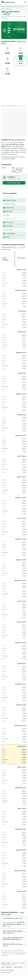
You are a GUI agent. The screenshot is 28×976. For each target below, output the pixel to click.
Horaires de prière (17, 967)
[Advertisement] (14, 90)
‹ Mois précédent (5, 259)
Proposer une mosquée (7, 970)
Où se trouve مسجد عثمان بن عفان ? (13, 918)
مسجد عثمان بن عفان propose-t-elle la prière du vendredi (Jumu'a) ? (13, 938)
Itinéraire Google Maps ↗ (14, 183)
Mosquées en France (11, 6)
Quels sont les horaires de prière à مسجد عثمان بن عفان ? (13, 932)
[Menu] (25, 2)
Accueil (3, 6)
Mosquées (9, 967)
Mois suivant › (21, 259)
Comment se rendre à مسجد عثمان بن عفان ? (12, 945)
